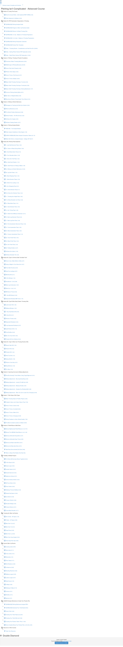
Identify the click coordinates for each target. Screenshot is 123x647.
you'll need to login (67, 641)
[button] (1, 1)
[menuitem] (1, 3)
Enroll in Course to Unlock (61, 643)
